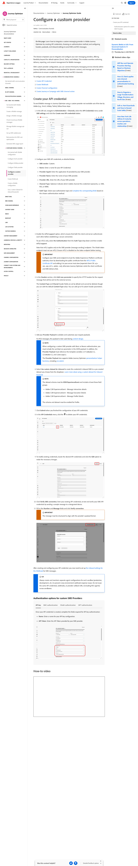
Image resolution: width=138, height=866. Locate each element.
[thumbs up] (71, 863)
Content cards (9, 209)
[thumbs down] (75, 863)
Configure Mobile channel (14, 148)
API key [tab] (38, 605)
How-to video (117, 33)
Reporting (7, 244)
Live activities (9, 227)
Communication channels (46, 29)
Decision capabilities (10, 249)
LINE (6, 222)
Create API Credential (44, 81)
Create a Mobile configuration (12, 184)
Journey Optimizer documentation (10, 33)
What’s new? (7, 38)
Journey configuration (11, 261)
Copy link (127, 14)
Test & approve (8, 68)
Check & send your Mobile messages (14, 121)
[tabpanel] (69, 635)
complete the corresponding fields (84, 191)
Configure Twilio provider (15, 167)
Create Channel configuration (46, 88)
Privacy (6, 275)
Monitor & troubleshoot (12, 72)
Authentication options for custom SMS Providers (124, 28)
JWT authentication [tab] (85, 605)
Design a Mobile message (14, 116)
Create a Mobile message (14, 111)
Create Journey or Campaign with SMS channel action (55, 91)
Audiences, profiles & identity (13, 240)
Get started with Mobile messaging (13, 106)
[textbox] (14, 20)
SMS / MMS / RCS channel (12, 100)
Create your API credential (121, 22)
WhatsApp (8, 218)
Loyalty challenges (10, 51)
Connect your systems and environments (12, 266)
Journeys (6, 47)
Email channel (9, 87)
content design (78, 339)
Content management (10, 236)
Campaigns (7, 55)
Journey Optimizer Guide (72, 13)
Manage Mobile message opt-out (15, 127)
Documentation (38, 13)
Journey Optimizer (53, 13)
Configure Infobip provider (15, 163)
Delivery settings (9, 64)
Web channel (9, 201)
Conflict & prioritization (11, 59)
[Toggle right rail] (112, 8)
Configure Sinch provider (15, 159)
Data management (9, 253)
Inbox (7, 214)
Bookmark (118, 14)
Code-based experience (12, 205)
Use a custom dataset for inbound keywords (15, 191)
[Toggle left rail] (25, 8)
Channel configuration (11, 257)
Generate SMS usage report (14, 144)
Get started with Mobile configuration (15, 153)
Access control (8, 271)
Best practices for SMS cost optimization (14, 138)
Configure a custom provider (14, 173)
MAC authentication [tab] (50, 605)
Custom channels (10, 231)
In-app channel (9, 92)
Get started (7, 42)
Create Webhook (42, 84)
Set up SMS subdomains (13, 133)
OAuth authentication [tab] (68, 605)
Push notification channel (13, 96)
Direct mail (8, 196)
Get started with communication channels (15, 82)
